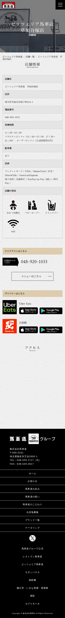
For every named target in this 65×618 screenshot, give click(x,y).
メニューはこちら (31, 276)
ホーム (32, 473)
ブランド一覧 (32, 520)
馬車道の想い (32, 496)
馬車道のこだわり (32, 504)
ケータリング (32, 527)
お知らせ (32, 481)
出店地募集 (33, 512)
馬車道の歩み (32, 489)
